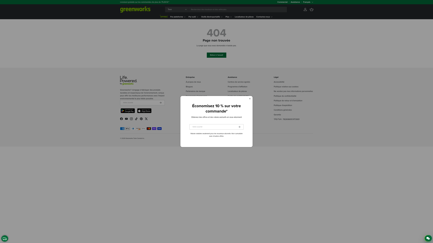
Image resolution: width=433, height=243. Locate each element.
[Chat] (428, 238)
